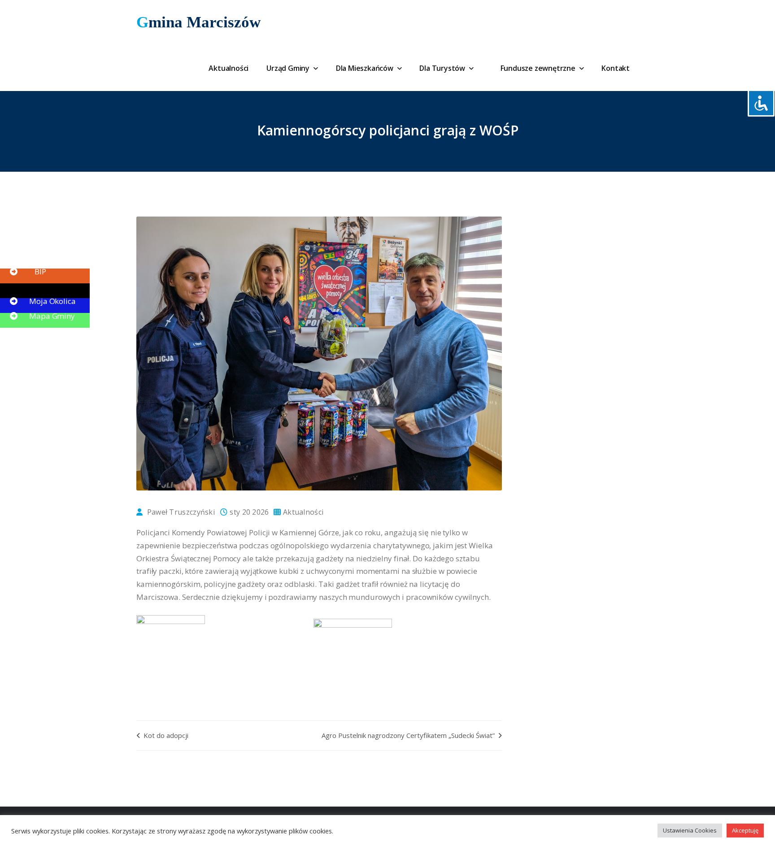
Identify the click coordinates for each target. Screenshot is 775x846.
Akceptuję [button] (745, 830)
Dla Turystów (442, 68)
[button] (27, 257)
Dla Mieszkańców (365, 68)
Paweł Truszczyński (181, 512)
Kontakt (615, 68)
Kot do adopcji (165, 735)
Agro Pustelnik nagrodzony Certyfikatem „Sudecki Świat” (409, 735)
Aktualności (228, 68)
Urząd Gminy (288, 68)
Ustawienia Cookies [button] (690, 830)
